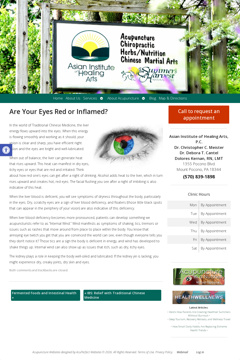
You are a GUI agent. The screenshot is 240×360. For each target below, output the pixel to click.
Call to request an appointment (199, 114)
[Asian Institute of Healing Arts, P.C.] (120, 47)
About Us (73, 98)
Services (90, 98)
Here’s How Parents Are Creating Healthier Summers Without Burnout (199, 313)
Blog (152, 98)
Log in (200, 352)
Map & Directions (173, 98)
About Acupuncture (123, 98)
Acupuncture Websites (46, 352)
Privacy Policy (163, 352)
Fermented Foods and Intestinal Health (44, 295)
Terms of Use (146, 352)
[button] (6, 150)
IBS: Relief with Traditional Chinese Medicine (114, 295)
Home (58, 98)
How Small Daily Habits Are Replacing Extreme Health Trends (199, 328)
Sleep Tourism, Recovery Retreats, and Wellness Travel (199, 319)
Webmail (182, 352)
